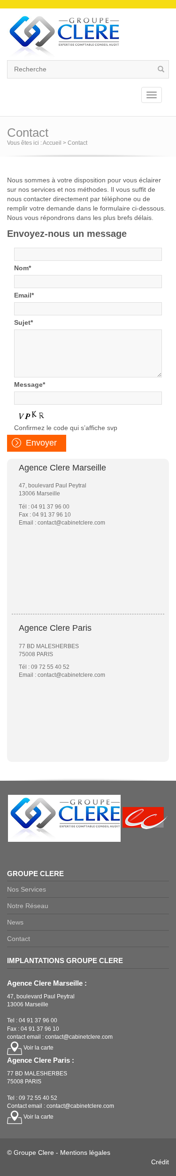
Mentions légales (85, 1152)
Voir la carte (38, 1047)
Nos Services (26, 889)
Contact (18, 938)
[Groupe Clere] (63, 36)
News (15, 922)
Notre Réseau (27, 905)
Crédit (160, 1162)
